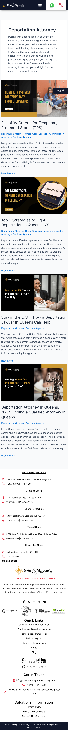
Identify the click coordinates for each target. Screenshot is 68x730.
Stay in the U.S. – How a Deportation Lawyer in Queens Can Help (33, 319)
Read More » (8, 173)
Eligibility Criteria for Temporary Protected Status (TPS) (29, 125)
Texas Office (34, 527)
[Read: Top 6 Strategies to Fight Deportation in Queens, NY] (34, 195)
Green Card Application (37, 133)
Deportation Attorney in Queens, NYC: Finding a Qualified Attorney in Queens (33, 412)
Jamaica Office (34, 490)
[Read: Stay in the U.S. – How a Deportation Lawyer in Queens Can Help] (34, 292)
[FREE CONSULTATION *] (61, 5)
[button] (40, 5)
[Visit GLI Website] (9, 611)
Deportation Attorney (12, 133)
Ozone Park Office (34, 508)
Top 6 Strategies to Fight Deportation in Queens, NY (25, 222)
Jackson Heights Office (34, 472)
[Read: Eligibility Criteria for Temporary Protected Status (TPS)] (34, 98)
